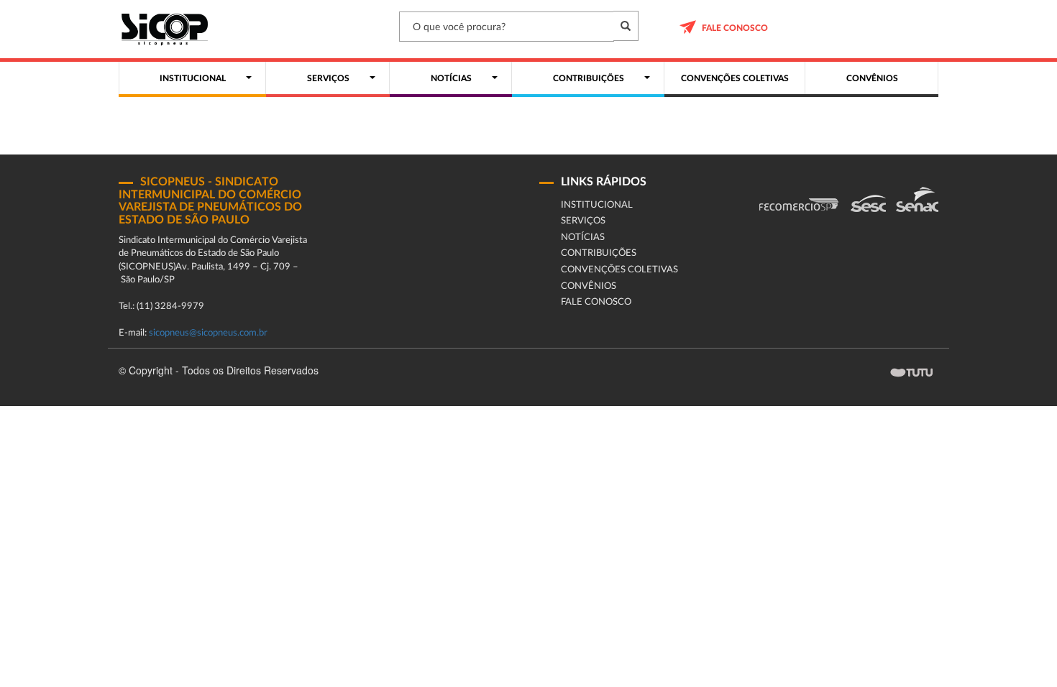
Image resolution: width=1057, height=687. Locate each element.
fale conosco (735, 28)
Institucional (597, 205)
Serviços (583, 221)
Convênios (588, 286)
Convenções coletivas (619, 270)
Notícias (583, 237)
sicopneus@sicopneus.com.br (208, 333)
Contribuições (598, 253)
